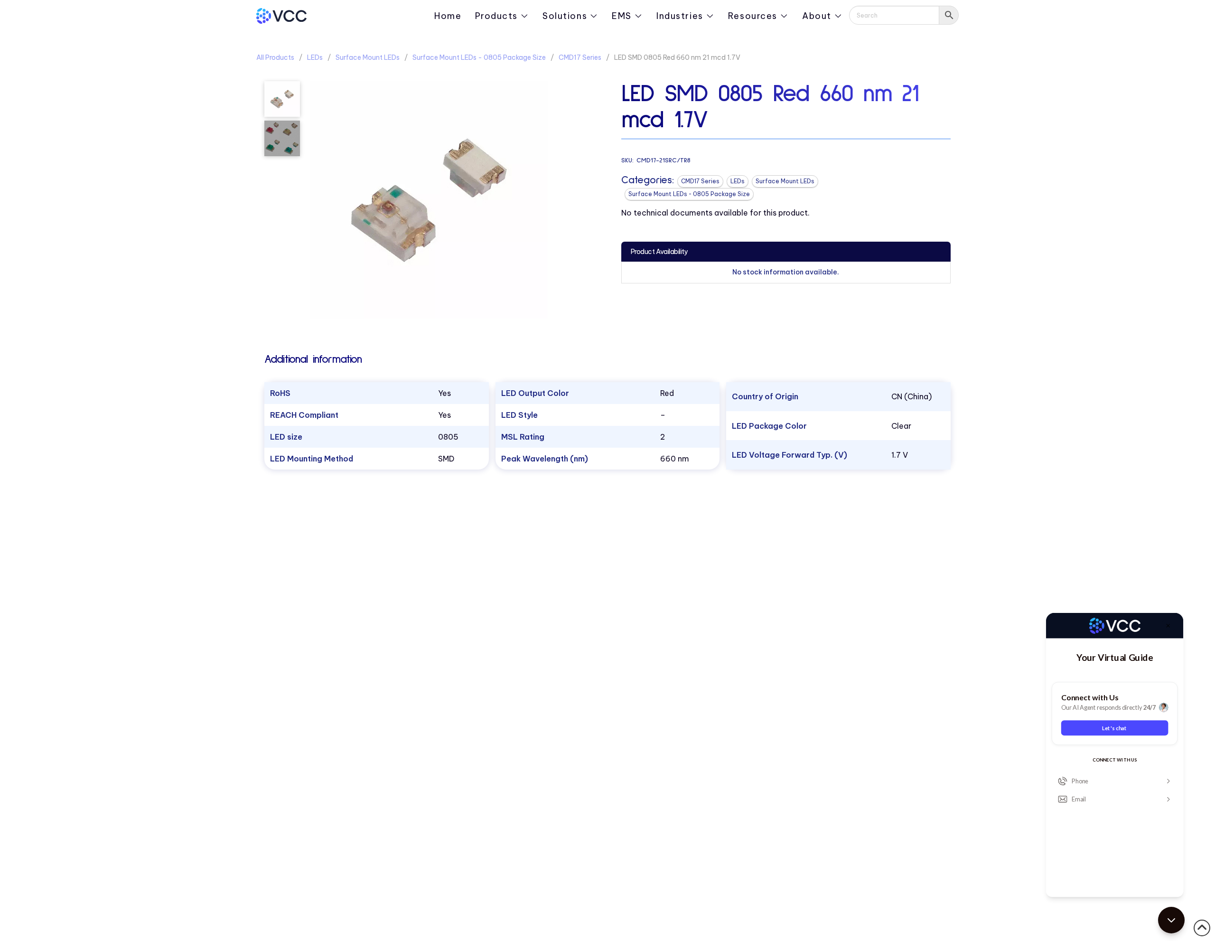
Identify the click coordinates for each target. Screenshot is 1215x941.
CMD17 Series (580, 57)
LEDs (315, 57)
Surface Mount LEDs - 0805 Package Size (479, 57)
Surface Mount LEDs (368, 57)
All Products (275, 57)
